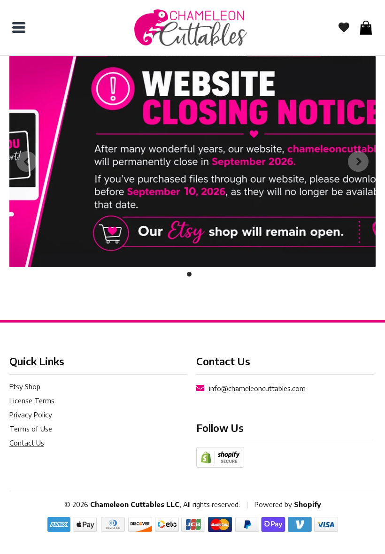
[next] (358, 161)
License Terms (31, 400)
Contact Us (26, 443)
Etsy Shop (24, 386)
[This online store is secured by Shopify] (220, 456)
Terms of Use (30, 428)
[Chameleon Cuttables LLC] (190, 27)
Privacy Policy (30, 414)
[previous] (26, 161)
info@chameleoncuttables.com (257, 388)
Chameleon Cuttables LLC (134, 504)
